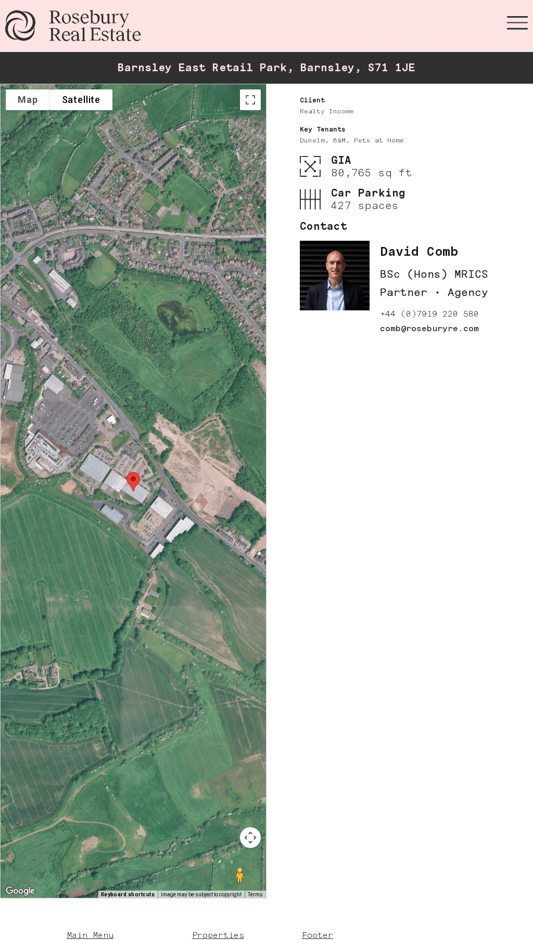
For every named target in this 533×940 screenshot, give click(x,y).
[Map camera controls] (250, 837)
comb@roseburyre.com (429, 328)
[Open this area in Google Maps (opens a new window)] (20, 891)
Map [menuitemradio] (28, 99)
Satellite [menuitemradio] (81, 99)
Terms (255, 894)
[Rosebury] (73, 25)
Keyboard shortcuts (128, 894)
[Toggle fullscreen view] (250, 99)
